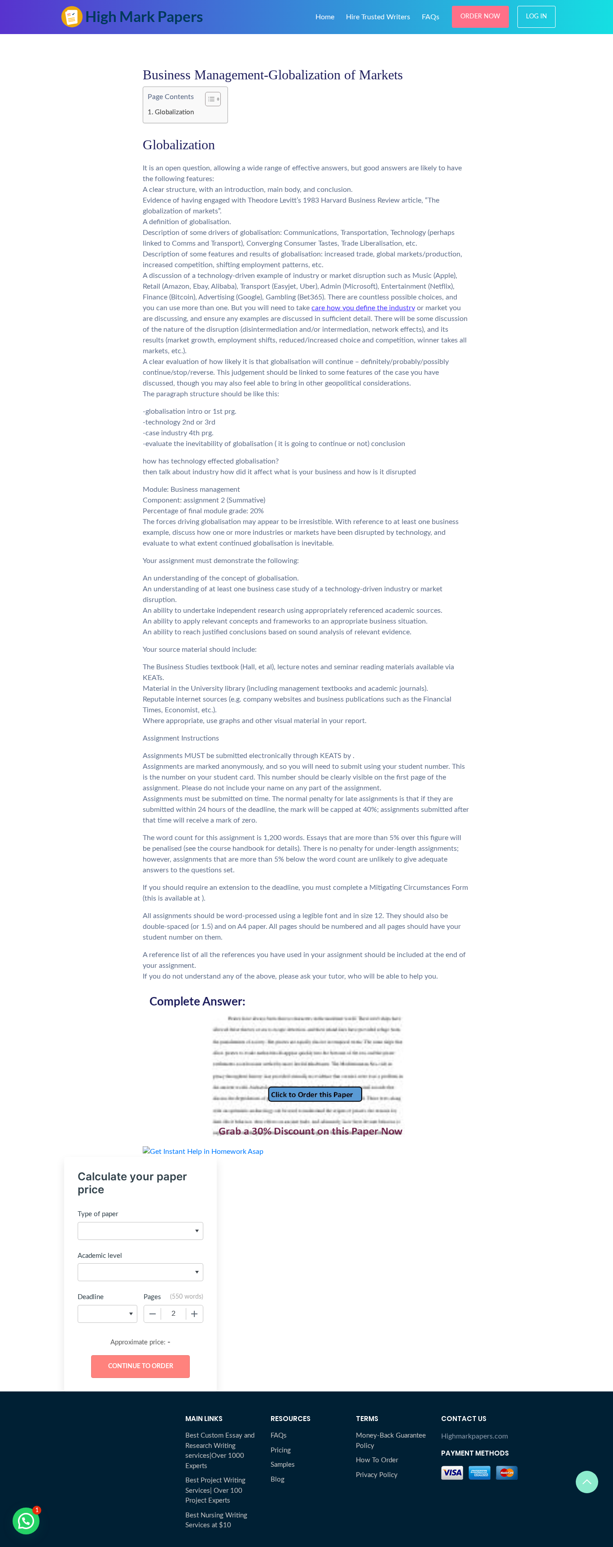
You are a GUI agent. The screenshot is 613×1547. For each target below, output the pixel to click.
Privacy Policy (377, 1475)
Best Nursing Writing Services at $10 (216, 1520)
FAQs (430, 17)
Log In (536, 16)
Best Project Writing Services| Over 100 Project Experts (215, 1490)
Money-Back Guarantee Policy (391, 1440)
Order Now (480, 16)
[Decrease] (152, 1313)
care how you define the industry (363, 308)
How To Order (377, 1460)
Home (324, 17)
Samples (283, 1464)
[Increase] (194, 1313)
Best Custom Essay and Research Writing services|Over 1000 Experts (219, 1450)
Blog (278, 1479)
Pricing (281, 1450)
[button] (26, 1521)
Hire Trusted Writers (378, 17)
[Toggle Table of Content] (208, 99)
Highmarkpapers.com (474, 1436)
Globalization (174, 112)
